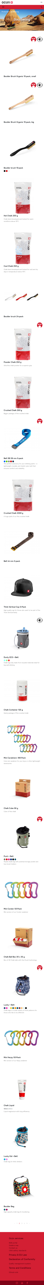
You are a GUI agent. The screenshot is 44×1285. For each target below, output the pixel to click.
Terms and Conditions (20, 1268)
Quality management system (20, 1264)
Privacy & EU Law (18, 1255)
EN (41, 2)
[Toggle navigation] (3, 7)
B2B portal (13, 1243)
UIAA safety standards (17, 1251)
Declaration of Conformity (22, 1259)
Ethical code (13, 1272)
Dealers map (13, 1245)
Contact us (13, 1248)
